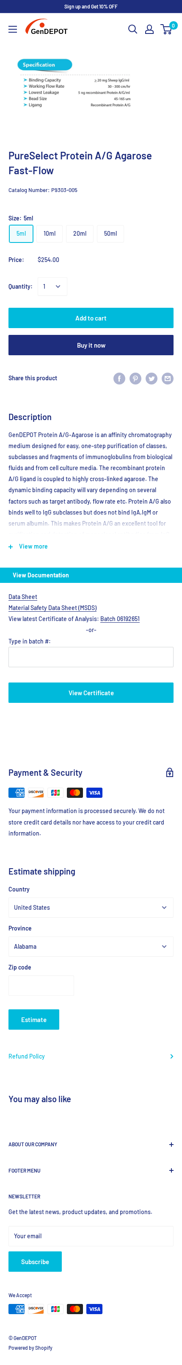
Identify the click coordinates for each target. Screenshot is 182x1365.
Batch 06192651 (120, 618)
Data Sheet (22, 596)
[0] (166, 29)
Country (19, 889)
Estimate (34, 1019)
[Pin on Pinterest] (135, 378)
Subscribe (35, 1261)
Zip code (19, 967)
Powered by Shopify (30, 1348)
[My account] (149, 29)
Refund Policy (26, 1056)
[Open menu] (12, 29)
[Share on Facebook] (119, 378)
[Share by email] (168, 378)
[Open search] (133, 29)
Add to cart (91, 318)
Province (20, 928)
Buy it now (91, 345)
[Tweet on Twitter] (151, 378)
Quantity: (20, 286)
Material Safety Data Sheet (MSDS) (52, 607)
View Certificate (91, 692)
